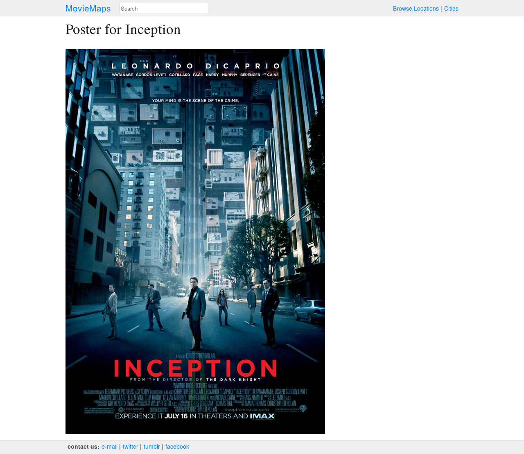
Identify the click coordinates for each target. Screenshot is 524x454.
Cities (451, 8)
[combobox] (163, 8)
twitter (130, 446)
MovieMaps (88, 8)
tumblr (152, 446)
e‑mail (109, 446)
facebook (177, 446)
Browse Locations (416, 8)
